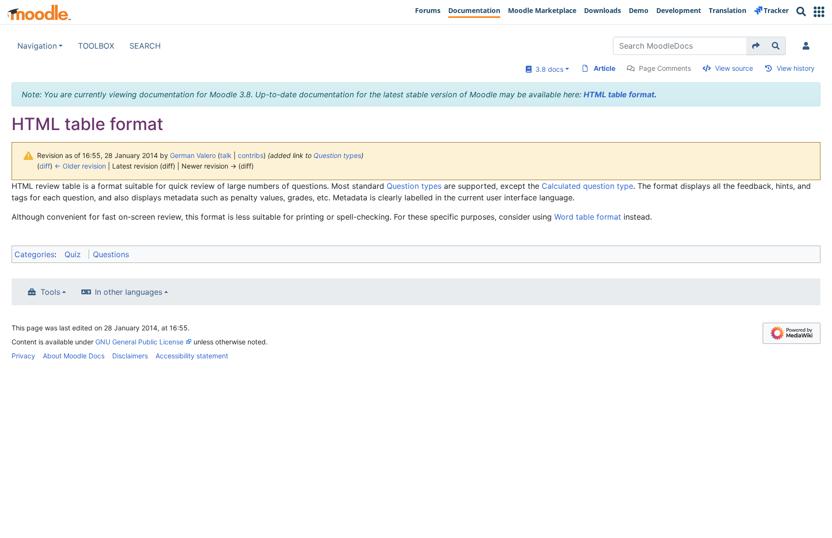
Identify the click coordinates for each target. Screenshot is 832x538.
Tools (50, 292)
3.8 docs (547, 69)
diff (44, 166)
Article (604, 68)
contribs (250, 155)
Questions (111, 254)
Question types (337, 155)
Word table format (587, 217)
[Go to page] (756, 46)
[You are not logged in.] (808, 45)
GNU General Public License (139, 342)
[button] (819, 11)
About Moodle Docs (73, 356)
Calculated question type (587, 186)
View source (734, 68)
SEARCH (145, 46)
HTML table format (619, 94)
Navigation (37, 46)
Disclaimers (130, 356)
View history (796, 68)
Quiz (73, 254)
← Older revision (80, 166)
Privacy (23, 356)
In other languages (128, 292)
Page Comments (665, 68)
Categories (34, 254)
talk (226, 155)
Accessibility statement (192, 356)
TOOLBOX (96, 46)
